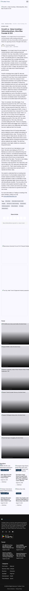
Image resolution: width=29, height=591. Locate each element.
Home (2, 23)
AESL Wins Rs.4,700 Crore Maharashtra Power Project (6, 476)
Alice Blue (8, 201)
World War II (5, 208)
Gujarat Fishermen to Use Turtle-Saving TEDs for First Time (21, 555)
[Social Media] (2, 531)
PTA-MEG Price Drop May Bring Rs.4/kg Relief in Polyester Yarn (5, 343)
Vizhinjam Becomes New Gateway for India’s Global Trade (6, 499)
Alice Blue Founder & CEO (18, 201)
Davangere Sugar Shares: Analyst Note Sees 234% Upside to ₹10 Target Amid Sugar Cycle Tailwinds (22, 477)
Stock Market (15, 206)
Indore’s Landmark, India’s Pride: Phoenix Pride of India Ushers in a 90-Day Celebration (8, 554)
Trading (21, 206)
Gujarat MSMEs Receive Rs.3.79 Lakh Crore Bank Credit (5, 366)
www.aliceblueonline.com (10, 196)
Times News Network (10, 45)
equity (4, 203)
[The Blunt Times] (5, 1)
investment (23, 203)
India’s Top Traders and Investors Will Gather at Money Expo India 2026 (22, 499)
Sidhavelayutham (6, 206)
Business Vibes (8, 23)
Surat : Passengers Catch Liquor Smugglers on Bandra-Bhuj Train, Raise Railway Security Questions (7, 457)
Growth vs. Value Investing (13, 203)
